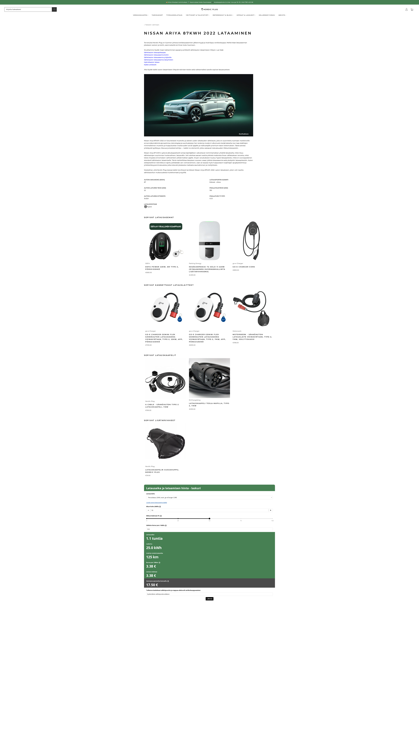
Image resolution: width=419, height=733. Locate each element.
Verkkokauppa (140, 15)
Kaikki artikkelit (150, 65)
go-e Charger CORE (244, 267)
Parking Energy (195, 263)
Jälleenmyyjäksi (267, 15)
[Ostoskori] (412, 9)
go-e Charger (238, 263)
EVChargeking (194, 400)
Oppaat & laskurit (245, 15)
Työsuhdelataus (174, 15)
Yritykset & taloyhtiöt (197, 15)
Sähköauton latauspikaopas (155, 52)
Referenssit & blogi (222, 15)
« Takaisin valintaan (151, 25)
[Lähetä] (54, 9)
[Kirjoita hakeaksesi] (28, 9)
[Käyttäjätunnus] (406, 9)
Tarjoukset (157, 15)
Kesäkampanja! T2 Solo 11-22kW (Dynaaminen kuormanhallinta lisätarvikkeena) (207, 269)
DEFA (147, 263)
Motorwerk (237, 331)
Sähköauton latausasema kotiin (156, 55)
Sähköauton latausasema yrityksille (158, 57)
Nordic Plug (150, 401)
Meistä (282, 15)
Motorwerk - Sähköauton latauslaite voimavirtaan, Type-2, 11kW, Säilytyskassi (252, 336)
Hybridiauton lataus (151, 62)
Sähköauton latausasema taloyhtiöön (158, 60)
